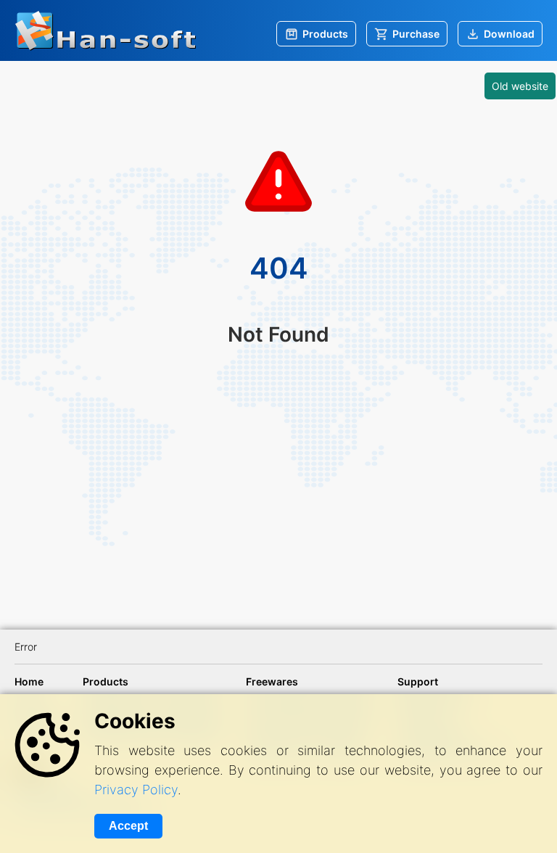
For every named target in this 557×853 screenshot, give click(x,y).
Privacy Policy (136, 789)
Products (325, 34)
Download (509, 34)
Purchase (416, 34)
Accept (128, 826)
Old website (520, 86)
